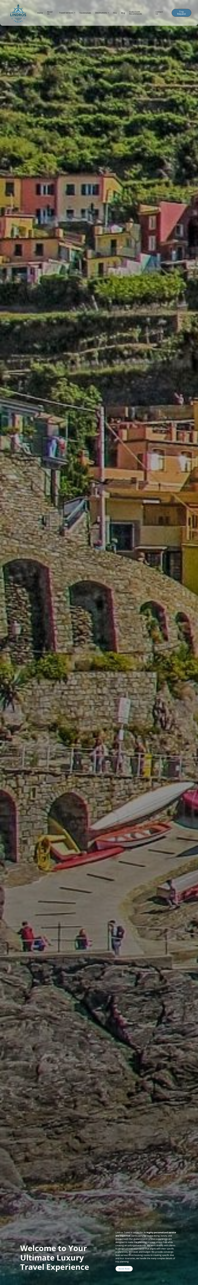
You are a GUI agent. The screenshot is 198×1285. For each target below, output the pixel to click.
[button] (67, 13)
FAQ (115, 12)
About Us (50, 12)
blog (123, 12)
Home (40, 12)
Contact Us (159, 12)
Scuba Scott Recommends (135, 12)
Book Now (124, 1268)
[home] (18, 12)
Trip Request (181, 12)
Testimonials (85, 12)
